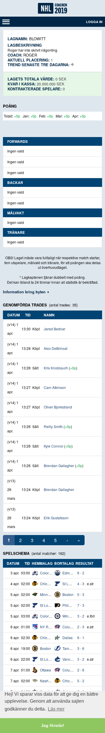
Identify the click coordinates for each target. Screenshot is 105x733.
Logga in (94, 22)
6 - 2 (81, 572)
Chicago (46, 583)
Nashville (47, 680)
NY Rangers (50, 626)
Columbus (70, 626)
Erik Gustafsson (56, 517)
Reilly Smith (53, 426)
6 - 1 (81, 637)
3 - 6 (81, 648)
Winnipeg (70, 615)
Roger (30, 55)
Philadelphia (72, 605)
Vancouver (70, 659)
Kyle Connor (53, 445)
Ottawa (45, 669)
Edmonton (70, 572)
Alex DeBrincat (55, 348)
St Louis (68, 583)
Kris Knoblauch (56, 367)
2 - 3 (81, 626)
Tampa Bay (71, 648)
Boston (68, 594)
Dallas (67, 637)
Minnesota (48, 594)
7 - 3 (81, 605)
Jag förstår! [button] (52, 725)
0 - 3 (81, 594)
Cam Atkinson (55, 387)
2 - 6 (81, 669)
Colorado (47, 572)
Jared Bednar (54, 328)
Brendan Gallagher (59, 465)
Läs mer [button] (56, 708)
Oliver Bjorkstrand (58, 406)
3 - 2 (81, 615)
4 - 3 (81, 583)
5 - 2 (81, 680)
